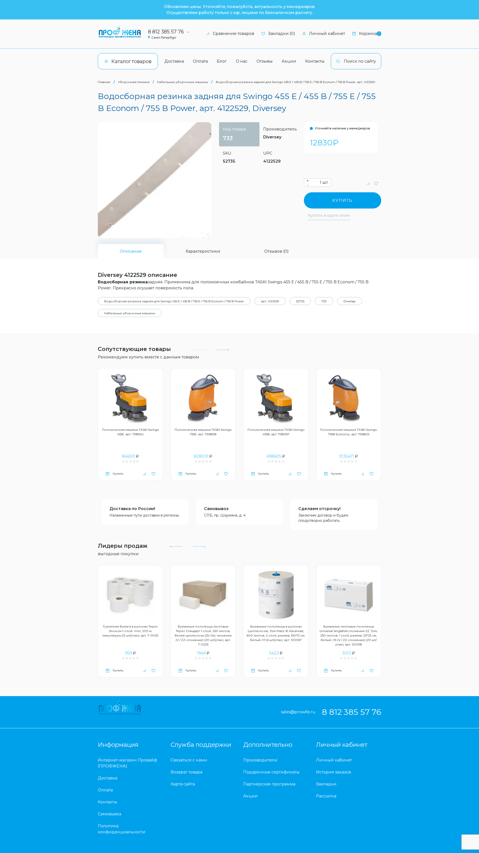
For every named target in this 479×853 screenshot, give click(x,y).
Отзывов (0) (276, 251)
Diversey (272, 137)
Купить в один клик (329, 215)
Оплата (200, 61)
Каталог (131, 61)
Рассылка (326, 796)
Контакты (315, 61)
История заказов (333, 772)
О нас (241, 61)
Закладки (326, 784)
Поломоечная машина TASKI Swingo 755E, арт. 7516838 (203, 432)
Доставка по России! (132, 508)
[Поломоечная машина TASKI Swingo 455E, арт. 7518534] (130, 398)
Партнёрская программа (269, 784)
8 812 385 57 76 (166, 32)
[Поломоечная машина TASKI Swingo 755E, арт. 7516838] (203, 398)
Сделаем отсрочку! (319, 508)
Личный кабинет (327, 33)
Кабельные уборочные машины (182, 82)
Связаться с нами (189, 760)
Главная (104, 82)
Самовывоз (216, 508)
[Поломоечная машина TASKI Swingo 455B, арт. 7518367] (275, 398)
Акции (289, 61)
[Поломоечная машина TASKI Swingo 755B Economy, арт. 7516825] (348, 398)
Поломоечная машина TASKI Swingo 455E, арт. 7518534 (130, 432)
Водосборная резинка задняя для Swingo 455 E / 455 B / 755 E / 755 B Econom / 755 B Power (174, 301)
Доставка (174, 61)
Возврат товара (186, 772)
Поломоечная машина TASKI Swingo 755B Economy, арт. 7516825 (348, 432)
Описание (131, 251)
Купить (342, 200)
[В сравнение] (368, 183)
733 (324, 301)
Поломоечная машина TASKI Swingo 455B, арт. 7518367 (275, 432)
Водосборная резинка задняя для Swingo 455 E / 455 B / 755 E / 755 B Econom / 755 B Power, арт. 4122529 (295, 82)
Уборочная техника (133, 82)
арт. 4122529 (270, 301)
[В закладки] (376, 183)
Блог (222, 61)
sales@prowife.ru (298, 712)
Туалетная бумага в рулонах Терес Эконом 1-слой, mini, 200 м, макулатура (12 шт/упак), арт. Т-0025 (130, 631)
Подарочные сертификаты (271, 772)
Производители (260, 760)
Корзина (369, 33)
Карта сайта (183, 784)
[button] (222, 350)
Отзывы (264, 61)
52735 (300, 301)
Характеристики (203, 251)
